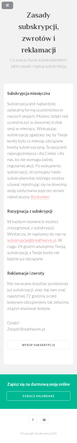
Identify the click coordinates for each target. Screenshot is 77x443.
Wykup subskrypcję (38, 345)
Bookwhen (40, 196)
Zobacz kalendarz (38, 396)
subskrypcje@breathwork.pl (31, 240)
